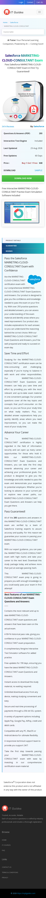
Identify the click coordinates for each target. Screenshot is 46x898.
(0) (40, 2)
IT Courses (6, 845)
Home (5, 22)
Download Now (23, 178)
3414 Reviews (8, 126)
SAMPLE (38, 170)
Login (21, 2)
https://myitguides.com (26, 893)
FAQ (3, 850)
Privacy (5, 877)
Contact (29, 2)
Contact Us (6, 867)
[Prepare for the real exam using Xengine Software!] (22, 212)
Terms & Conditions (10, 872)
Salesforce (14, 22)
